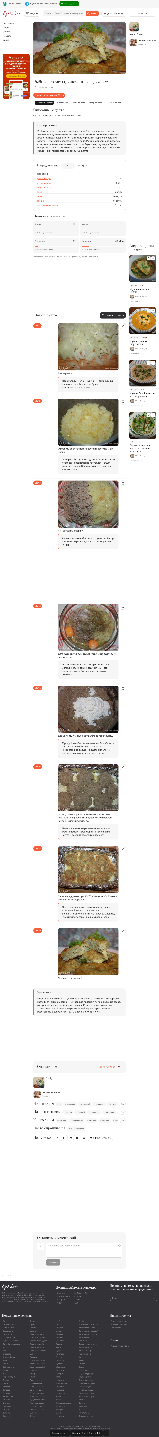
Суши (32, 1324)
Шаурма (6, 1413)
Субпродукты (8, 1367)
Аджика (82, 1400)
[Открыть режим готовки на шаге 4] (123, 607)
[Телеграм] (70, 1138)
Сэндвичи (7, 1406)
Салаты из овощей (38, 1350)
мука (39, 192)
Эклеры (59, 1409)
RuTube (77, 1299)
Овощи (6, 1380)
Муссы (59, 1400)
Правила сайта (54, 1428)
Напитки (82, 1409)
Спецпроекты (116, 1327)
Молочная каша (37, 1396)
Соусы (81, 1367)
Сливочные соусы (87, 1383)
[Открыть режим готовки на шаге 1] (123, 326)
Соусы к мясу (85, 1370)
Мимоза (33, 1370)
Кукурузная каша (37, 1400)
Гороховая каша (37, 1406)
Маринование (85, 1354)
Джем (81, 1360)
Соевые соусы (85, 1386)
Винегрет (34, 1357)
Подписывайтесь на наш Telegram (43, 4)
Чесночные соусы (87, 1396)
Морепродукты (9, 1377)
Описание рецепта (44, 103)
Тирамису (60, 1406)
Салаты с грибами (38, 1344)
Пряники (60, 1370)
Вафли (59, 1357)
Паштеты (6, 1400)
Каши (32, 1377)
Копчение (83, 1341)
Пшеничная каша (37, 1409)
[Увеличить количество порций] (72, 165)
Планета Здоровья (15, 4)
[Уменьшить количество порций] (63, 165)
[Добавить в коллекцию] (153, 258)
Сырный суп (8, 1331)
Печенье (59, 1334)
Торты (58, 1377)
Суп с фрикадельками (12, 1344)
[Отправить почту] (154, 1298)
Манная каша (36, 1383)
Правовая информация (93, 1428)
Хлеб (58, 1321)
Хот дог (6, 1409)
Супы (5, 1321)
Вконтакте (60, 1293)
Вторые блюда (9, 1357)
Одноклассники (63, 1296)
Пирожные (61, 1386)
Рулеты (59, 1350)
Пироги (59, 1327)
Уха (4, 1350)
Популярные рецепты (17, 1316)
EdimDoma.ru (23, 1293)
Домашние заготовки (88, 1324)
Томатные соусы (86, 1390)
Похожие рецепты (114, 103)
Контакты (106, 1428)
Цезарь (33, 1373)
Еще (122, 1104)
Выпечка (33, 1413)
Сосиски (6, 1393)
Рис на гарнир (85, 1350)
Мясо (5, 1360)
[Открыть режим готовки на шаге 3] (123, 483)
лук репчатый (44, 183)
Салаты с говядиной (39, 1341)
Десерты (60, 1373)
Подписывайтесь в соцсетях (76, 1288)
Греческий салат (37, 1360)
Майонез (83, 1406)
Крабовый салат (37, 1363)
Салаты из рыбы (37, 1347)
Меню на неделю (68, 4)
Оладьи (59, 1344)
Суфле (59, 1413)
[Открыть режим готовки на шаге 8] (123, 849)
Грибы (5, 1383)
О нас (114, 1340)
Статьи (6, 31)
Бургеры (6, 1403)
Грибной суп (8, 1327)
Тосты (32, 1321)
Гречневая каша (37, 1393)
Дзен (87, 1293)
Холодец (6, 1416)
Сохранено (8, 23)
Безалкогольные (86, 1416)
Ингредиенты (63, 103)
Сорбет (82, 1321)
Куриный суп (8, 1324)
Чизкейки (60, 1390)
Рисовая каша (36, 1386)
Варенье (82, 1357)
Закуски (6, 1386)
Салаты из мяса (37, 1334)
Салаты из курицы (38, 1337)
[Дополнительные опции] (106, 1433)
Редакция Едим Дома (119, 1346)
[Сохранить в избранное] (149, 258)
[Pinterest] (84, 1138)
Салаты (33, 1331)
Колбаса (6, 1390)
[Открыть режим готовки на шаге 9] (123, 931)
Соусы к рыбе (85, 1377)
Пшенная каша (36, 1380)
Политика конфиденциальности (72, 1428)
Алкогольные (84, 1413)
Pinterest (60, 1303)
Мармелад (60, 1393)
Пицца (59, 1324)
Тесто (32, 1416)
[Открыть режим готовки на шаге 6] (123, 767)
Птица (5, 1363)
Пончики (60, 1360)
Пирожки (60, 1337)
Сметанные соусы (87, 1393)
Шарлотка (60, 1367)
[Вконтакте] (57, 1138)
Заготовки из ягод (87, 1337)
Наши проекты (120, 1316)
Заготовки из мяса (87, 1327)
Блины (59, 1331)
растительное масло (47, 205)
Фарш (5, 1370)
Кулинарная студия (119, 1321)
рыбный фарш (44, 178)
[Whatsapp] (77, 1138)
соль (39, 196)
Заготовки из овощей (88, 1331)
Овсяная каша (36, 1390)
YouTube (77, 1293)
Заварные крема (63, 1403)
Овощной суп (9, 1337)
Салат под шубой (37, 1367)
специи (40, 201)
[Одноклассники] (64, 1138)
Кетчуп (82, 1403)
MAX (76, 1303)
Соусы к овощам (86, 1380)
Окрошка (7, 1354)
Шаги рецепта (79, 103)
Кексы (58, 1347)
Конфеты (60, 1380)
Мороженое (61, 1383)
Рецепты (7, 27)
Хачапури (60, 1354)
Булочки (59, 1363)
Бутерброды (8, 1396)
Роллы (33, 1327)
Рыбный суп (8, 1334)
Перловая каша (37, 1403)
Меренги (60, 1416)
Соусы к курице (86, 1373)
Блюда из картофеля (88, 1344)
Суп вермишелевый (11, 1341)
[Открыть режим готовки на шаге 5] (123, 688)
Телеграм (60, 1299)
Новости (7, 36)
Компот (82, 1363)
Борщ (5, 1347)
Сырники (60, 1341)
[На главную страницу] (12, 13)
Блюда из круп (85, 1347)
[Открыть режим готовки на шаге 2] (123, 401)
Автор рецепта (95, 103)
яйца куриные (44, 187)
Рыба (5, 1373)
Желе (58, 1396)
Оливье (33, 1354)
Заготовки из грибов (88, 1334)
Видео (6, 40)
